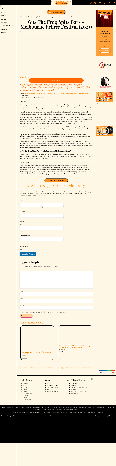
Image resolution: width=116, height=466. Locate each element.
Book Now (105, 50)
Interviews (50, 383)
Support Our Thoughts (28, 254)
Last (43, 208)
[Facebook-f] (109, 2)
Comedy (34, 17)
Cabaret (25, 395)
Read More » (24, 358)
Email (22, 298)
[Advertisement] (51, 430)
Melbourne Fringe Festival (50, 17)
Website (22, 305)
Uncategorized (85, 368)
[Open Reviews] (7, 19)
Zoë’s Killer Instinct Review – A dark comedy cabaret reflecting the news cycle (74, 347)
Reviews (73, 17)
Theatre (25, 383)
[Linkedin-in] (114, 2)
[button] (105, 96)
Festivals (39, 17)
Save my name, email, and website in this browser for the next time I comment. (43, 312)
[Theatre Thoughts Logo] (1, 6)
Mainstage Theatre (52, 387)
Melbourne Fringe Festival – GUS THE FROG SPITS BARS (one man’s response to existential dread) (56, 94)
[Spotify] (95, 2)
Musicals (25, 385)
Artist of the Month (52, 391)
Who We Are (74, 383)
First (21, 208)
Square (22, 221)
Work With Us (75, 389)
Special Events (27, 400)
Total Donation (24, 246)
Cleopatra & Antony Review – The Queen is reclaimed (36, 353)
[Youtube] (100, 2)
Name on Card (23, 231)
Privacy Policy (75, 393)
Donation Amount (25, 235)
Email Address (24, 212)
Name (22, 291)
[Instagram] (90, 2)
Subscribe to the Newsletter (79, 391)
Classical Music (27, 393)
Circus (25, 397)
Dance (25, 391)
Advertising (74, 385)
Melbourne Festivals (75, 368)
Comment (23, 270)
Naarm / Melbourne (64, 17)
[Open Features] (7, 22)
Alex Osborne (24, 77)
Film (48, 389)
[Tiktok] (104, 2)
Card (21, 224)
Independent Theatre (53, 385)
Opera (25, 387)
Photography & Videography (79, 387)
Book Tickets (56, 80)
